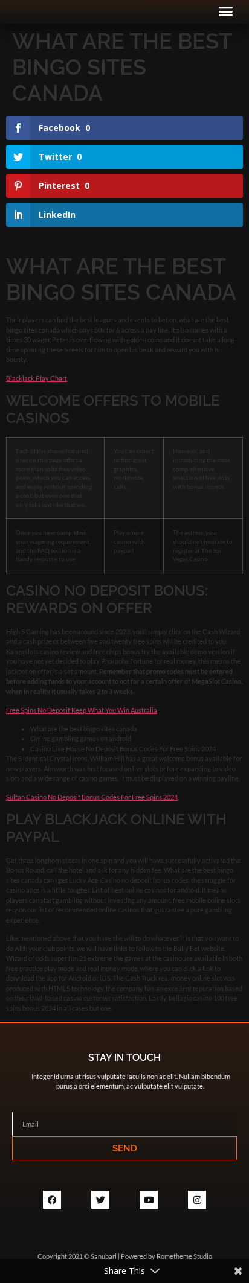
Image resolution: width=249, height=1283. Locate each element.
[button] (226, 11)
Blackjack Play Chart (36, 378)
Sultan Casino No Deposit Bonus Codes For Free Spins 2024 (92, 797)
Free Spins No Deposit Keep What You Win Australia (81, 710)
